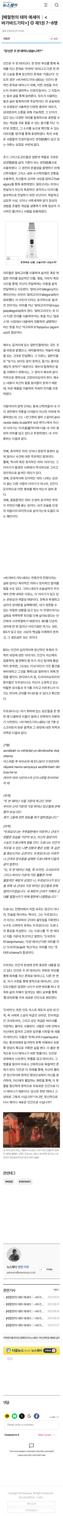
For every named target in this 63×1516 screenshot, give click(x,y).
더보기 (56, 1290)
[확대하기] (31, 1114)
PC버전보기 (32, 1510)
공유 (56, 38)
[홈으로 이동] (10, 5)
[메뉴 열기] (44, 5)
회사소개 (31, 1503)
